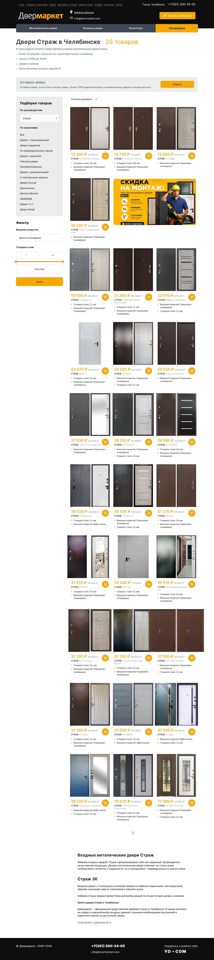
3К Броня (126, 373)
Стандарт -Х (85, 300)
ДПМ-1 (82, 373)
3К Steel (169, 516)
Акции (52, 5)
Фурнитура (136, 28)
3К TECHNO (171, 445)
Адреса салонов (84, 12)
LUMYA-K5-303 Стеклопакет (126, 807)
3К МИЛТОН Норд (174, 805)
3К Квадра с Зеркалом (90, 805)
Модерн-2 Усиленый (175, 300)
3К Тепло (83, 734)
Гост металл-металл (132, 158)
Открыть (177, 84)
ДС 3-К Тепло (85, 661)
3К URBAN (127, 734)
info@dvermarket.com (87, 18)
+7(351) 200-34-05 (181, 4)
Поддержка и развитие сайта (181, 945)
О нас (21, 5)
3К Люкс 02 (128, 516)
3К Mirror (83, 587)
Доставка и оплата (67, 5)
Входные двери (93, 28)
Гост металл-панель (89, 158)
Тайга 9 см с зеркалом (90, 445)
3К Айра (169, 734)
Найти (39, 281)
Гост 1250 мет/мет (174, 661)
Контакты (109, 5)
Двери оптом (86, 5)
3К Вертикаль (85, 516)
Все (22, 134)
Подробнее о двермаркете (94, 922)
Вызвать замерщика (180, 15)
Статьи (118, 5)
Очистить (39, 269)
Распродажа (177, 28)
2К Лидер (170, 158)
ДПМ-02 (126, 587)
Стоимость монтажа (37, 5)
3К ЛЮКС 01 (128, 445)
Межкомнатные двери (43, 28)
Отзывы (98, 5)
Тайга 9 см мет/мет (174, 373)
